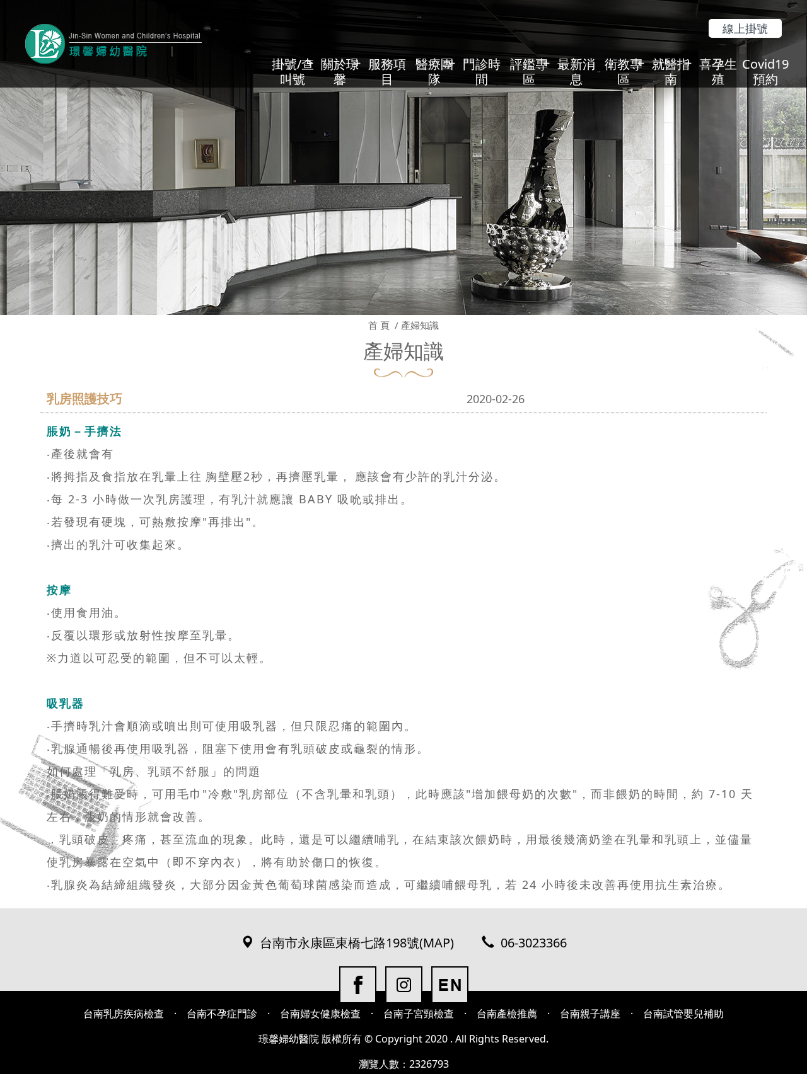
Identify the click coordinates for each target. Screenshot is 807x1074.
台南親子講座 (590, 1013)
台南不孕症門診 (222, 1013)
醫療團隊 (434, 72)
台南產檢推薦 (507, 1013)
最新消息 (576, 72)
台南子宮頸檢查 (418, 1013)
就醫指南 (671, 72)
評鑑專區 (529, 72)
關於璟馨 (340, 72)
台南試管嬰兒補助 (683, 1013)
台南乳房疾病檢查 (123, 1013)
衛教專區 (623, 72)
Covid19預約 (765, 72)
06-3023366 (534, 943)
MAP (436, 943)
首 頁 (379, 325)
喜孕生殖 (718, 72)
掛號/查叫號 (293, 72)
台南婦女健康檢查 (320, 1013)
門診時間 (482, 72)
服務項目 (387, 72)
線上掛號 (745, 28)
